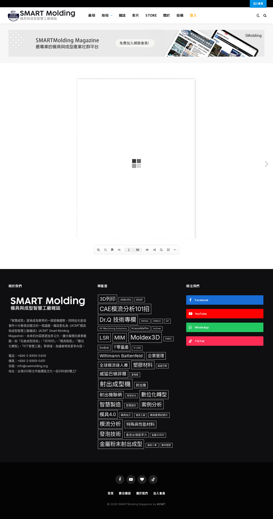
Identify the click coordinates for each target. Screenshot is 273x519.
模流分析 (110, 424)
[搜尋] (265, 15)
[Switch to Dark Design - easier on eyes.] (258, 15)
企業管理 (156, 355)
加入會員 (159, 493)
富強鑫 (134, 374)
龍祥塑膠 (166, 445)
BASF (139, 299)
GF (167, 321)
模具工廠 (140, 415)
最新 (91, 15)
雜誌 (122, 15)
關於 (166, 15)
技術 (105, 15)
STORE (151, 15)
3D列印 (107, 299)
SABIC (168, 338)
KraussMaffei (140, 328)
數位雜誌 (125, 493)
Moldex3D (145, 337)
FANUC (157, 321)
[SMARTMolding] (42, 15)
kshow (157, 328)
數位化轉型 (154, 394)
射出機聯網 (111, 394)
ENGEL (145, 321)
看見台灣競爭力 (136, 435)
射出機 (141, 385)
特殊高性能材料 (140, 424)
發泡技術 (110, 434)
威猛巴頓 (162, 366)
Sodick (104, 347)
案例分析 (151, 404)
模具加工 (126, 415)
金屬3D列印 (158, 435)
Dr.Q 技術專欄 (118, 319)
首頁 (111, 493)
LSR (104, 338)
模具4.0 (108, 414)
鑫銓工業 (152, 445)
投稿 (180, 15)
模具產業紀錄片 (159, 415)
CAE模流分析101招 (125, 309)
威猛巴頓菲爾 (113, 373)
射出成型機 (115, 384)
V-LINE (137, 348)
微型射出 (131, 395)
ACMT (161, 504)
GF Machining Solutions (113, 328)
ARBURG (125, 299)
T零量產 (121, 347)
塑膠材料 (143, 365)
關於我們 (142, 493)
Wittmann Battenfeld (121, 355)
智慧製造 (110, 404)
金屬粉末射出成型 (121, 444)
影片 (135, 15)
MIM (119, 337)
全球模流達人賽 (114, 365)
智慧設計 (131, 405)
